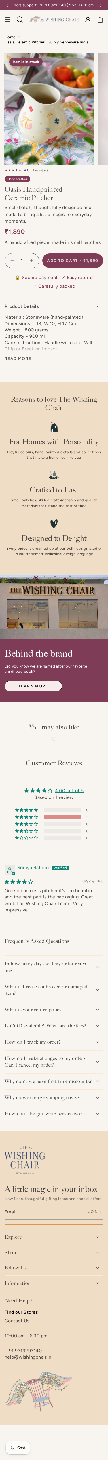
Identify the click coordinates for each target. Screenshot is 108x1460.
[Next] (100, 5)
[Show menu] (7, 19)
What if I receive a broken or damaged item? (46, 990)
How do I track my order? (33, 1042)
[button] (27, 817)
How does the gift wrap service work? (46, 1113)
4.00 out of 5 (69, 790)
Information (18, 1283)
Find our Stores (21, 1312)
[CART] (100, 19)
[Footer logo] (25, 1160)
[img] (19, 882)
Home (10, 37)
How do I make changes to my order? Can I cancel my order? (45, 1061)
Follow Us (16, 1268)
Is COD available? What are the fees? (45, 1026)
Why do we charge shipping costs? (42, 1097)
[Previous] (7, 5)
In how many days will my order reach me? (45, 967)
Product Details (22, 306)
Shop (10, 1252)
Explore (13, 1237)
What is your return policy (33, 1009)
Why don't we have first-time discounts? (48, 1081)
